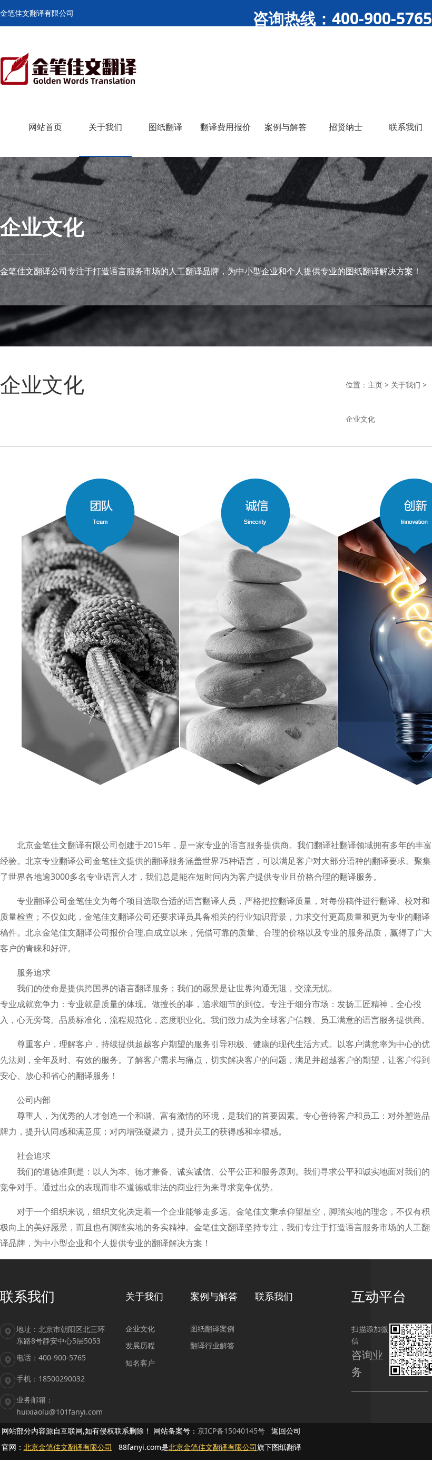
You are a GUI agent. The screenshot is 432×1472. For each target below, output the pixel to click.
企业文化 (360, 419)
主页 (375, 385)
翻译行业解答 (212, 1345)
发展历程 (140, 1345)
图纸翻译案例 (212, 1329)
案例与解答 (214, 1296)
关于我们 (405, 385)
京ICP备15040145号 (231, 1431)
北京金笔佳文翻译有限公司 (68, 1447)
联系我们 (274, 1296)
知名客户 (140, 1363)
